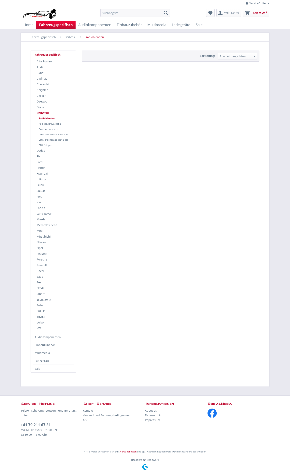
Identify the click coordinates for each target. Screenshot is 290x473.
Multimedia (42, 353)
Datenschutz (153, 415)
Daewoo (42, 101)
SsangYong (44, 299)
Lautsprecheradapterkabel (53, 139)
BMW (40, 73)
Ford (40, 162)
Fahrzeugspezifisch (48, 54)
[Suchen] (166, 13)
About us (151, 410)
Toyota (41, 317)
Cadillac (42, 78)
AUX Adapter (46, 145)
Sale (37, 369)
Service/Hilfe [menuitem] (257, 3)
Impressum (152, 420)
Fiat (39, 156)
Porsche (42, 259)
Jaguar (41, 191)
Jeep (39, 196)
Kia (39, 202)
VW (39, 328)
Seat (39, 282)
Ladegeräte (42, 361)
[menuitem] (135, 13)
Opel (40, 248)
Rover (40, 271)
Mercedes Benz (47, 225)
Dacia (40, 107)
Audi (40, 67)
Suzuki (41, 311)
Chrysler (42, 90)
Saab (40, 276)
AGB (85, 420)
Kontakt (88, 410)
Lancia (41, 208)
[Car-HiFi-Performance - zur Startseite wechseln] (40, 14)
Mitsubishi (44, 236)
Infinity (41, 179)
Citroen (41, 96)
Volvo (40, 322)
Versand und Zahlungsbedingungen (107, 415)
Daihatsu (43, 113)
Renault (42, 265)
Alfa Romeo (44, 61)
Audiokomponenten (48, 337)
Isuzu (40, 185)
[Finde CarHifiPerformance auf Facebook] (238, 413)
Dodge (41, 150)
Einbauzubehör (45, 345)
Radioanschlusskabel (50, 123)
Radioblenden (47, 118)
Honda (41, 168)
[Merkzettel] (210, 13)
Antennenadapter (48, 129)
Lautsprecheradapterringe (53, 134)
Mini (40, 231)
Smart (41, 294)
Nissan (41, 242)
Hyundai (42, 173)
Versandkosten (128, 451)
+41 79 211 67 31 (36, 424)
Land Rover (44, 213)
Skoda (41, 288)
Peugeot (42, 254)
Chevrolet (43, 84)
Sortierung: (207, 56)
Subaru (41, 305)
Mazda (41, 219)
